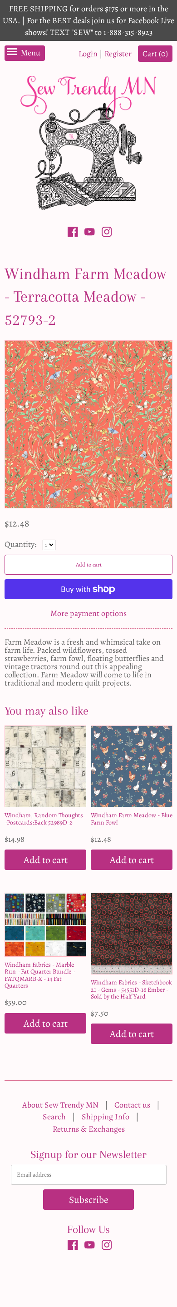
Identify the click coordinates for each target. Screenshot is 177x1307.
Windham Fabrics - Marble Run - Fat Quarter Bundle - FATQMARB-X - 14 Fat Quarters (40, 975)
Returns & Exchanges (89, 1128)
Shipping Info (105, 1116)
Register (118, 53)
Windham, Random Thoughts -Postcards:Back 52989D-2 (44, 818)
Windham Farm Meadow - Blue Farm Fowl (131, 818)
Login (88, 53)
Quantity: (21, 544)
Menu (30, 52)
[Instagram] (107, 233)
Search (54, 1116)
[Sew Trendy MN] (88, 142)
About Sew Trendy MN (60, 1104)
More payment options (88, 613)
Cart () (155, 53)
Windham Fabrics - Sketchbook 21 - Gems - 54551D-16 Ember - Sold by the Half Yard (131, 989)
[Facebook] (73, 233)
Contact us (132, 1104)
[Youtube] (89, 233)
